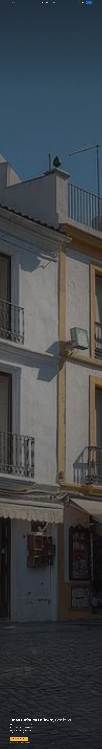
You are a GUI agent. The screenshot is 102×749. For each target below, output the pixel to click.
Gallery (54, 2)
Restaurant (47, 2)
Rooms (41, 2)
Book (89, 2)
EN (82, 2)
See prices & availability (19, 738)
